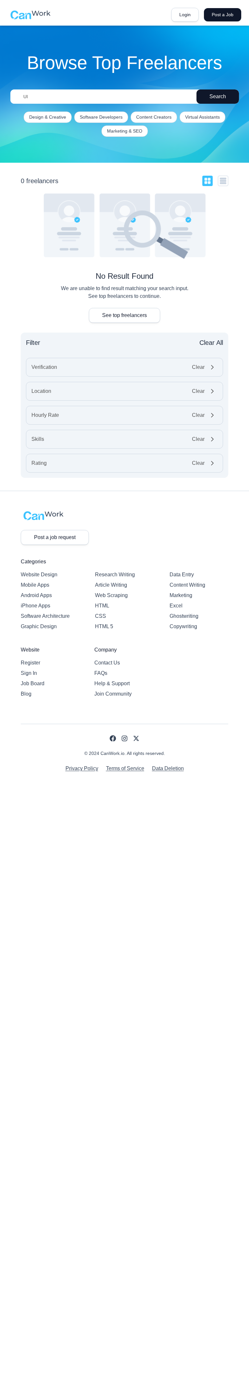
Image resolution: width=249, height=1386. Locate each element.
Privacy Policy (81, 768)
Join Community (113, 694)
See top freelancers (124, 315)
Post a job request (55, 537)
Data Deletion (168, 768)
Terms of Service (125, 768)
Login (185, 14)
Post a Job (222, 14)
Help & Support (112, 683)
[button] (124, 367)
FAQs (100, 673)
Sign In (29, 673)
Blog (26, 694)
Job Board (32, 683)
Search (217, 96)
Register (30, 662)
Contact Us (107, 662)
